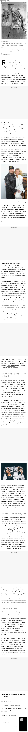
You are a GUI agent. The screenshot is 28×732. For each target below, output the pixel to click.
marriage (15, 209)
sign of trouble (11, 365)
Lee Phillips (4, 149)
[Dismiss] (26, 718)
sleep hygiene (19, 497)
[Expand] (21, 718)
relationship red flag (15, 287)
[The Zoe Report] (5, 2)
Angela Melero (6, 54)
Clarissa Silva (5, 263)
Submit (4, 722)
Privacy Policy (5, 726)
